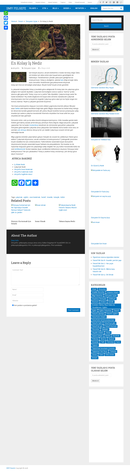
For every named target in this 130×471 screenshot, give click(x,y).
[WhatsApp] (5, 13)
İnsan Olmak (40, 221)
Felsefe (117, 310)
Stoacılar (95, 342)
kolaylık (56, 197)
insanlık (50, 197)
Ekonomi (95, 302)
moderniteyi (33, 125)
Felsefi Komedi (80, 2)
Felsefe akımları (98, 314)
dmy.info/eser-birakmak (23, 169)
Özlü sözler (110, 355)
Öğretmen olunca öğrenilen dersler (106, 257)
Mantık (107, 336)
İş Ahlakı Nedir (19, 164)
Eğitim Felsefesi (105, 310)
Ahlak (94, 289)
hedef (43, 197)
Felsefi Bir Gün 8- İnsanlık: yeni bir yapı (107, 260)
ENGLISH (93, 8)
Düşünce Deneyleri (99, 299)
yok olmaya (22, 130)
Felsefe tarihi (97, 323)
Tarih (103, 342)
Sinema (103, 339)
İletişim (94, 358)
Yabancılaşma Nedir (67, 221)
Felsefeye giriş (109, 323)
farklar (17, 108)
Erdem (103, 302)
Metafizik (115, 336)
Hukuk (108, 333)
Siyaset (111, 339)
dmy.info (16, 68)
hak (61, 80)
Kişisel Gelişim (52, 2)
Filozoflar (95, 329)
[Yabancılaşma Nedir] (69, 211)
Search (121, 8)
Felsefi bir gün (97, 326)
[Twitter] (5, 22)
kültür (63, 197)
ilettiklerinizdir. (20, 149)
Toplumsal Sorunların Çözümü (103, 348)
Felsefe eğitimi (112, 314)
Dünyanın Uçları (30, 68)
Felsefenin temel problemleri (103, 320)
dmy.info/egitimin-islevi (23, 174)
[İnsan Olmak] (45, 211)
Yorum (90, 2)
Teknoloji (110, 342)
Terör (118, 342)
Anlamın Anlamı (113, 292)
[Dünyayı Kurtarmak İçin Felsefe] (22, 211)
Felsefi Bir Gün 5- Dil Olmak (103, 275)
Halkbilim (104, 329)
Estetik (111, 302)
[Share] (5, 27)
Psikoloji (95, 339)
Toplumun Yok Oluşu (99, 351)
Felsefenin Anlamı (26, 2)
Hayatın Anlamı (40, 2)
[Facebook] (5, 17)
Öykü (70, 2)
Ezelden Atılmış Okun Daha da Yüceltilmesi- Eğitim (103, 306)
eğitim (26, 197)
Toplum (63, 2)
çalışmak (19, 197)
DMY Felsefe (16, 8)
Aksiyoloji (102, 289)
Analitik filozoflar (98, 292)
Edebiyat (112, 299)
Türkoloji (113, 351)
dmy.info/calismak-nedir (23, 172)
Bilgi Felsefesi (97, 295)
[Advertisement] (106, 425)
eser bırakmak (35, 197)
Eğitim (94, 310)
